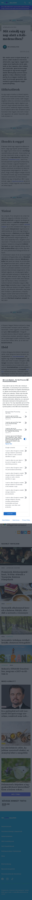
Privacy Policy (26, 520)
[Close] (28, 380)
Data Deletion (6, 520)
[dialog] (16, 450)
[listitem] (16, 412)
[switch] (25, 416)
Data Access (16, 520)
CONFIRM (10, 513)
